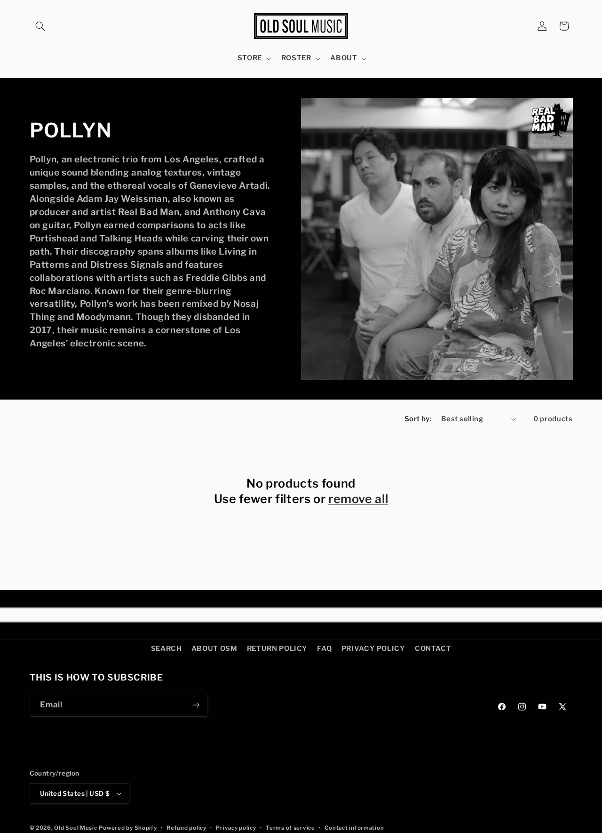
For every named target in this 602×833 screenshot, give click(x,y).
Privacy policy (236, 828)
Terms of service (290, 828)
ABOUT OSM (214, 648)
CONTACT (433, 648)
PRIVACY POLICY (373, 648)
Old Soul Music (75, 828)
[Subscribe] (195, 705)
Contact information (354, 828)
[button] (40, 26)
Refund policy (186, 828)
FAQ (324, 648)
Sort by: (417, 419)
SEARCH (166, 648)
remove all (358, 499)
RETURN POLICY (277, 648)
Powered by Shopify (128, 828)
